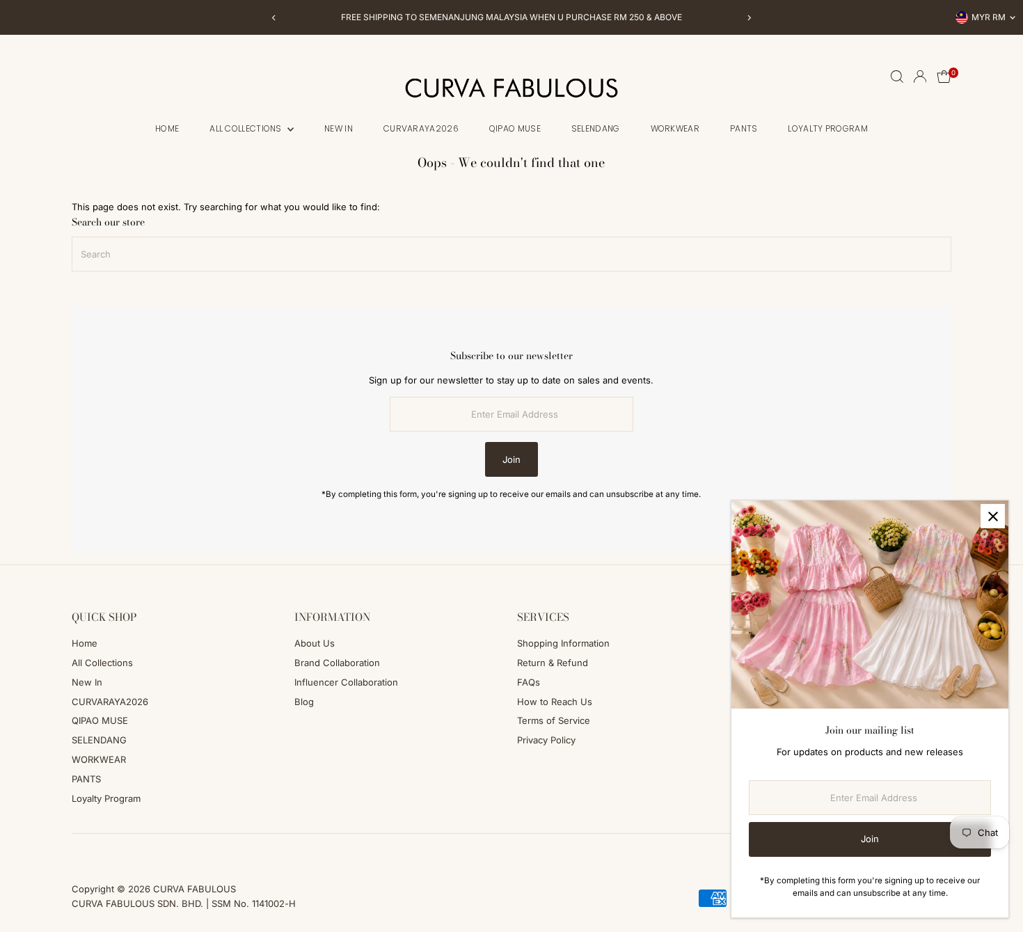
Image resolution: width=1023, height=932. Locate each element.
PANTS (744, 128)
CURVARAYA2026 (421, 128)
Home (167, 128)
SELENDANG (595, 128)
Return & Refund (552, 662)
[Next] (749, 17)
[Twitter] (132, 850)
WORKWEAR (675, 128)
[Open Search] (897, 76)
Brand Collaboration (337, 662)
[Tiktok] (113, 850)
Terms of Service (553, 720)
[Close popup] (993, 516)
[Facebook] (78, 850)
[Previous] (274, 17)
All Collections (246, 128)
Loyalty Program (828, 128)
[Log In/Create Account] (920, 76)
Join (511, 459)
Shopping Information (563, 643)
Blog (304, 701)
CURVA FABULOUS (194, 888)
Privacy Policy (546, 739)
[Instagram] (95, 850)
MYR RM (989, 17)
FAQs (528, 682)
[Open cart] (944, 76)
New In (338, 128)
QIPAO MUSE (515, 128)
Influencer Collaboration (346, 682)
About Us (314, 643)
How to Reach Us (554, 701)
